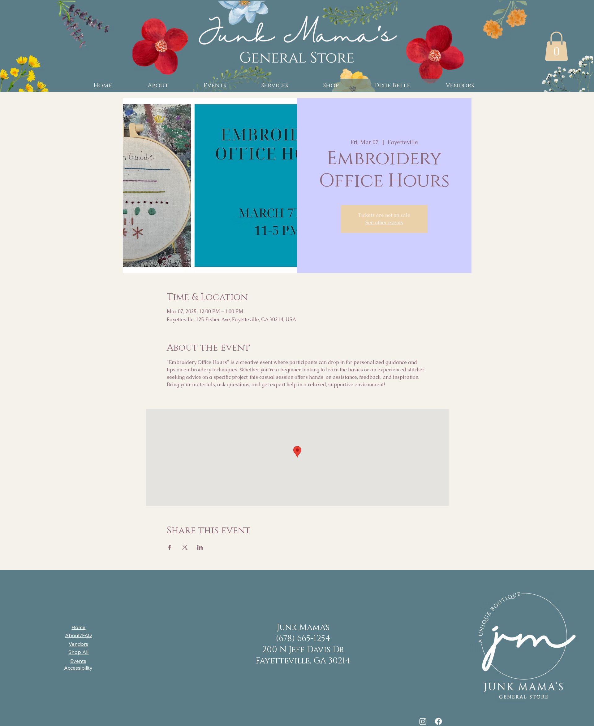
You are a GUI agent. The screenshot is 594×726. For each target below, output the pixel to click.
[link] (556, 46)
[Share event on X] (185, 547)
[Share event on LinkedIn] (200, 547)
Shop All (78, 652)
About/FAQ (78, 635)
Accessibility (78, 668)
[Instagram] (423, 721)
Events (78, 661)
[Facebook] (438, 721)
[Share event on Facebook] (170, 547)
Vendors (78, 644)
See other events (384, 222)
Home (78, 627)
